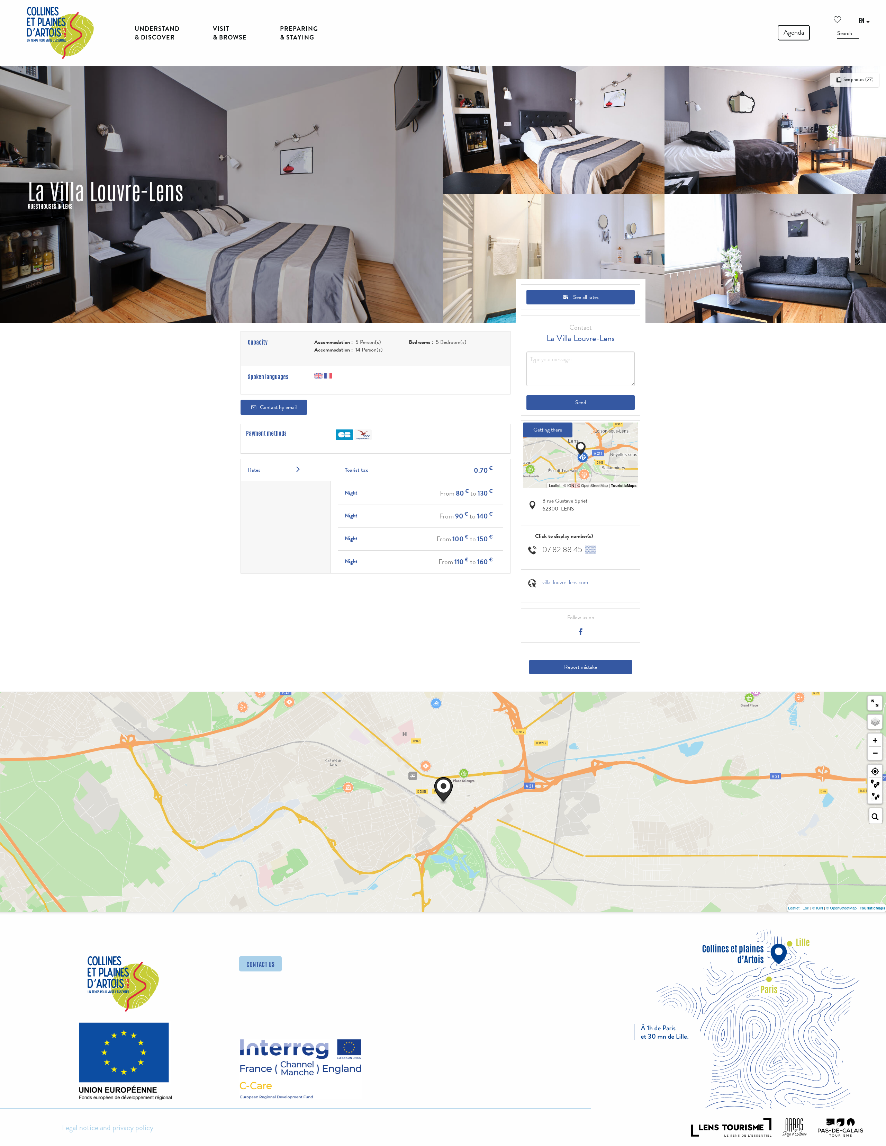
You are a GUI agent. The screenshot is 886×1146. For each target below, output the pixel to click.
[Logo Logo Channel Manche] (300, 1069)
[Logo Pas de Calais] (840, 1127)
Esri (806, 907)
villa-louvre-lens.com (565, 582)
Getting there (547, 430)
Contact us (260, 964)
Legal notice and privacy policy (107, 1127)
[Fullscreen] (875, 703)
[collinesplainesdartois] (60, 33)
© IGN (817, 907)
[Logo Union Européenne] (123, 1064)
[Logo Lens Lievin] (731, 1127)
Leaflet (793, 907)
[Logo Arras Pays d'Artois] (794, 1127)
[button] (848, 33)
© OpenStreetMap (841, 907)
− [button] (875, 753)
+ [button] (875, 740)
